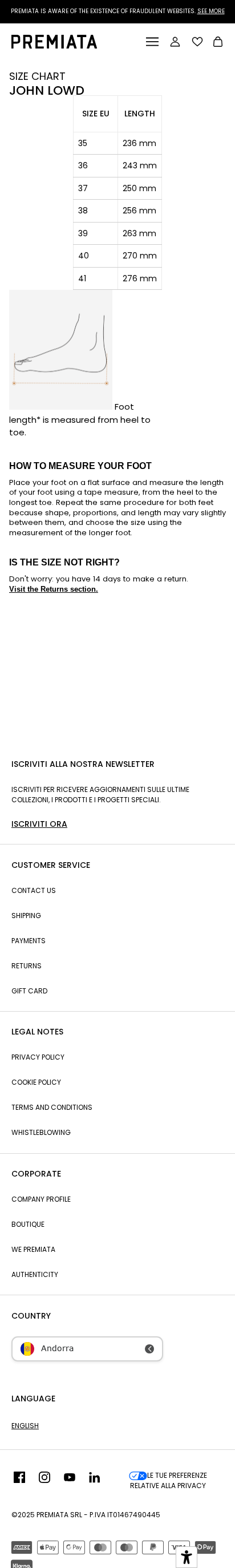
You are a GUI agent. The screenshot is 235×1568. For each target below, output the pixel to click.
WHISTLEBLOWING (41, 1132)
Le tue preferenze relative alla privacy (168, 1480)
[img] (19, 1481)
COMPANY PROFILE (41, 1199)
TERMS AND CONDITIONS (51, 1107)
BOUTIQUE (27, 1224)
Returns (26, 966)
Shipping (26, 915)
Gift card (29, 991)
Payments (28, 940)
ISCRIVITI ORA (39, 824)
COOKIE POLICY (36, 1082)
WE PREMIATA (33, 1249)
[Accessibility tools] (186, 1557)
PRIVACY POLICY (37, 1057)
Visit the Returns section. (53, 589)
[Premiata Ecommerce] (54, 45)
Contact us (33, 890)
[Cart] (217, 43)
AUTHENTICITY (34, 1274)
